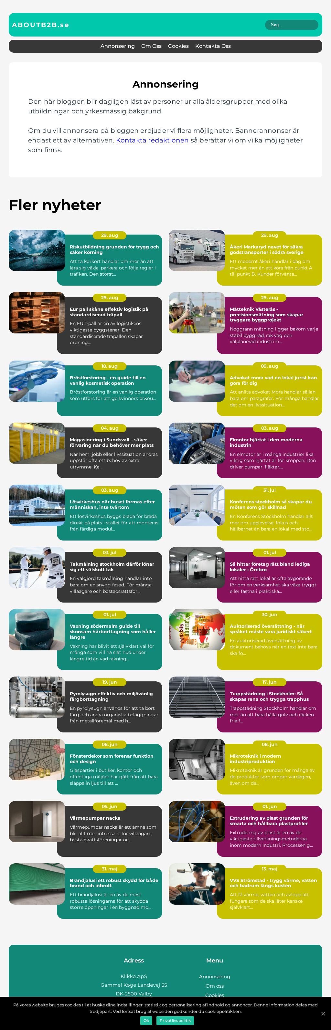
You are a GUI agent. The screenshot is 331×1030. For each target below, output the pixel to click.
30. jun (269, 614)
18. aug (109, 366)
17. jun (269, 682)
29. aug (109, 235)
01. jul (269, 552)
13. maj (269, 869)
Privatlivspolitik (175, 1020)
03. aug (269, 428)
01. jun (269, 806)
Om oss (151, 46)
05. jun (109, 806)
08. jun (110, 744)
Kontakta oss (213, 46)
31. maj (109, 869)
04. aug (110, 428)
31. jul (269, 490)
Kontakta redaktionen (152, 140)
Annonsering (118, 46)
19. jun (109, 682)
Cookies (178, 46)
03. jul (109, 552)
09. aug (269, 366)
